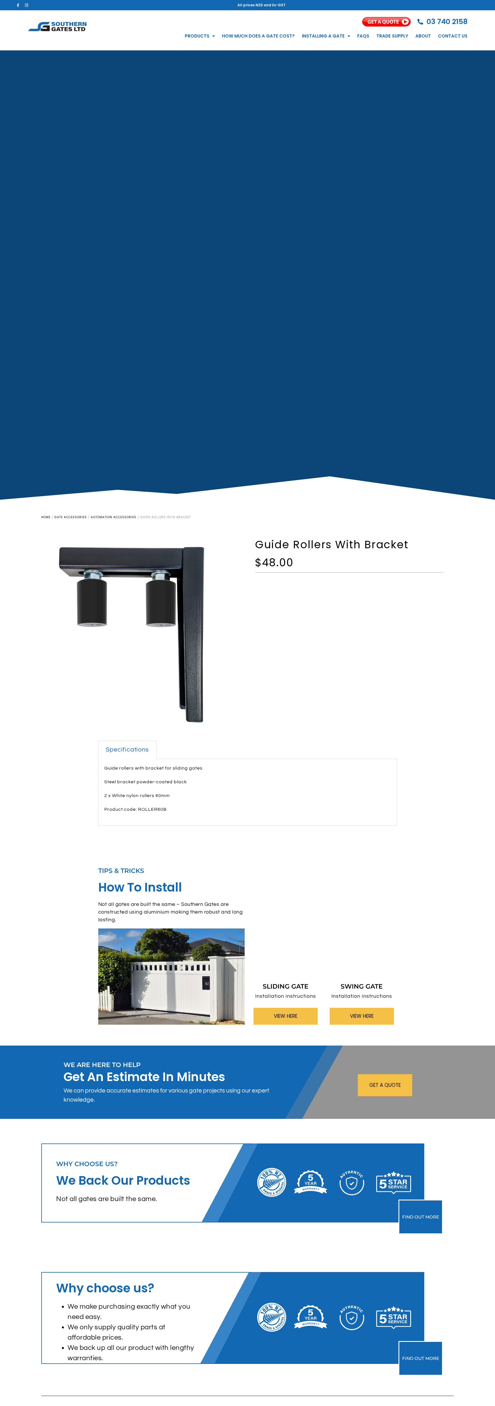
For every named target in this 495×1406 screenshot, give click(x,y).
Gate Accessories (70, 517)
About (423, 36)
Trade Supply (392, 36)
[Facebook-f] (18, 5)
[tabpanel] (247, 792)
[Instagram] (26, 5)
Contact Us (452, 36)
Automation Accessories (113, 517)
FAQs (363, 36)
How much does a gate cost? (258, 36)
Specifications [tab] (127, 749)
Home (45, 517)
